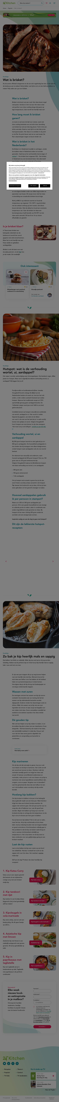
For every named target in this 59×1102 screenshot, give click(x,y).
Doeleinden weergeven (15, 185)
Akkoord (45, 185)
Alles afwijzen (33, 185)
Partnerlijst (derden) (13, 180)
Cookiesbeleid (41, 172)
